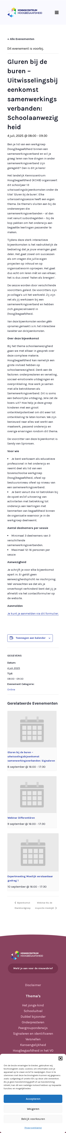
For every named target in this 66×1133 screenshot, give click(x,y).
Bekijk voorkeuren (33, 1119)
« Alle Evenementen (20, 39)
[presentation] (32, 729)
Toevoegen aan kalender (31, 637)
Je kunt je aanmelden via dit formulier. (33, 613)
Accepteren (33, 1099)
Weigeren (33, 1109)
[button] (60, 1058)
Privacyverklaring (33, 1127)
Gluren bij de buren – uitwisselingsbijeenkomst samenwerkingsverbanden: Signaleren (31, 756)
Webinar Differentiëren (21, 817)
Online (11, 689)
